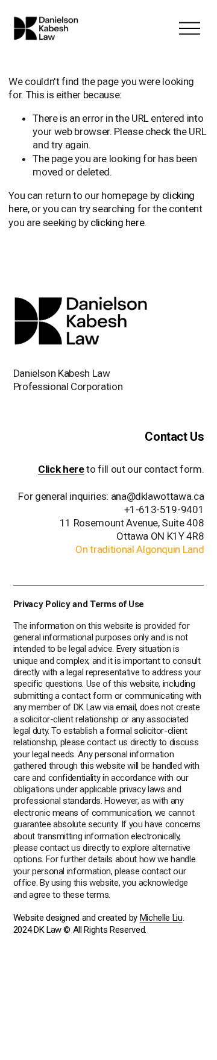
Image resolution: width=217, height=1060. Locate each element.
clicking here (117, 222)
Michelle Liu (161, 917)
